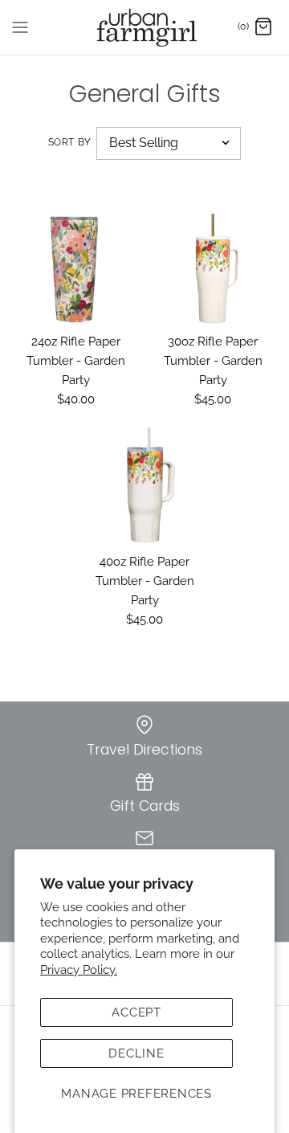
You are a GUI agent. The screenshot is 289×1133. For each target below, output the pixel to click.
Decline (136, 1053)
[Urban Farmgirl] (145, 27)
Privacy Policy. (78, 970)
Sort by (70, 142)
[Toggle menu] (20, 26)
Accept (136, 1012)
